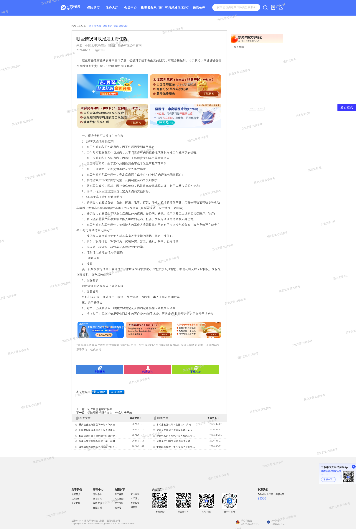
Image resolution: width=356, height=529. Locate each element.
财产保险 (119, 494)
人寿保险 (119, 498)
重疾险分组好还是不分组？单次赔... (98, 424)
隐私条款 (97, 494)
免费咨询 (147, 371)
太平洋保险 (95, 25)
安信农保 (135, 494)
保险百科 (97, 507)
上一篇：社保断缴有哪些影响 (94, 409)
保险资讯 (107, 25)
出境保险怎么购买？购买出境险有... (98, 447)
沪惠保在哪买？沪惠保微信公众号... (175, 430)
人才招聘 (76, 503)
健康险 (118, 507)
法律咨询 (97, 498)
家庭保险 (116, 391)
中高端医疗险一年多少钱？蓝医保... (175, 447)
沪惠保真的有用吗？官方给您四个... (175, 435)
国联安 (134, 507)
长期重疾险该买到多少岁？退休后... (98, 430)
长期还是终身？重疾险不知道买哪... (98, 435)
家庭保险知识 (121, 25)
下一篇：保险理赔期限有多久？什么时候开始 (104, 412)
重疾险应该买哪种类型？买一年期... (98, 441)
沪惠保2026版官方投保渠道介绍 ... (175, 441)
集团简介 (76, 494)
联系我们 (76, 498)
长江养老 (135, 498)
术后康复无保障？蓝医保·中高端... (174, 424)
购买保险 (99, 391)
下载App (195, 371)
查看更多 (135, 418)
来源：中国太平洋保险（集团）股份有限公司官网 (109, 45)
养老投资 (135, 503)
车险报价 (100, 371)
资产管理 (119, 503)
